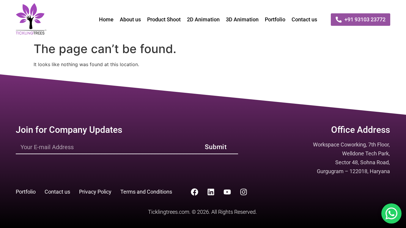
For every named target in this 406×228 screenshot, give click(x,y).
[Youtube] (227, 191)
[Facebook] (194, 191)
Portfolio (275, 19)
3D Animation (242, 19)
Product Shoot (164, 19)
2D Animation (203, 19)
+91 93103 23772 (364, 19)
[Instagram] (243, 191)
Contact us (304, 19)
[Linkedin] (210, 191)
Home (106, 19)
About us (130, 19)
